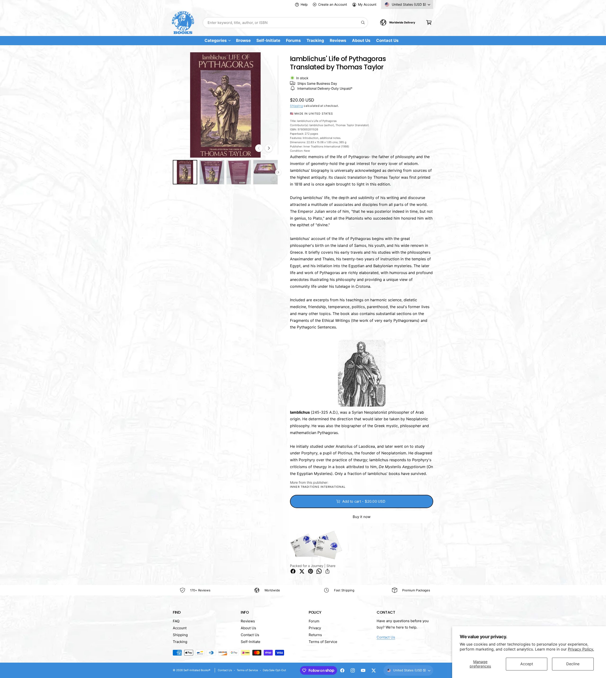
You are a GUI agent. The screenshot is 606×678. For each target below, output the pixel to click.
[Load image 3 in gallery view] (239, 172)
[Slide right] (268, 148)
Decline (572, 663)
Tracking (180, 641)
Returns (315, 635)
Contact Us (250, 635)
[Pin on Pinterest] (310, 571)
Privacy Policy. (581, 649)
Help (304, 4)
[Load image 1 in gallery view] (185, 172)
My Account (367, 4)
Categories (216, 40)
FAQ (176, 621)
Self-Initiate (250, 641)
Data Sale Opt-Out (274, 670)
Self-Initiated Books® (196, 670)
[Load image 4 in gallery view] (265, 172)
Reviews (248, 621)
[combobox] (285, 22)
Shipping (296, 105)
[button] (428, 22)
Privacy (315, 628)
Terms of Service (323, 641)
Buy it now (362, 516)
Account (180, 628)
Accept (526, 663)
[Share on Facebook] (293, 571)
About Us (248, 628)
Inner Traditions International (318, 486)
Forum (314, 621)
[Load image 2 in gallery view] (212, 172)
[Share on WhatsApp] (319, 571)
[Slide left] (259, 148)
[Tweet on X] (302, 571)
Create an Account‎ (332, 4)
